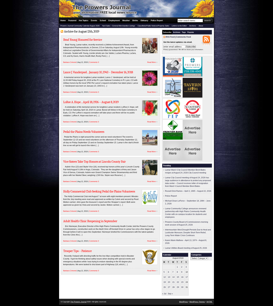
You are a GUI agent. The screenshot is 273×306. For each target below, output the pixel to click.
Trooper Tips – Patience (77, 251)
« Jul (164, 294)
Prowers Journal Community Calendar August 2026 (80, 26)
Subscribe (167, 32)
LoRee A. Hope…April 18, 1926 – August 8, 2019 (90, 102)
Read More (151, 62)
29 (178, 287)
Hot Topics (83, 20)
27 (169, 287)
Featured (72, 20)
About (201, 26)
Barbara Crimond (69, 62)
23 (182, 282)
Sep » (170, 294)
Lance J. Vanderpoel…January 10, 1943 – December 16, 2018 (98, 72)
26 (165, 287)
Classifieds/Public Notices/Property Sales (153, 26)
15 (178, 277)
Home (63, 20)
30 (182, 287)
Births (135, 20)
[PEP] (173, 118)
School (103, 20)
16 (182, 277)
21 (173, 282)
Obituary (144, 20)
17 (187, 277)
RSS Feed (170, 37)
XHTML (209, 302)
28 (173, 287)
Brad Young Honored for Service (82, 40)
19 (165, 282)
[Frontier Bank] (173, 139)
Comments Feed (183, 37)
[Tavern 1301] (192, 97)
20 (169, 282)
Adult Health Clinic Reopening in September (90, 221)
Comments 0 (94, 62)
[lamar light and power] (173, 96)
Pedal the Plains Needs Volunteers (83, 132)
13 (169, 277)
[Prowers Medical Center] (192, 76)
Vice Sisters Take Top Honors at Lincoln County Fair (94, 161)
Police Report (157, 20)
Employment (114, 20)
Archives (192, 26)
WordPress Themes (197, 302)
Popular (190, 32)
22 (178, 282)
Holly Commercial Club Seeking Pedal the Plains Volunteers (99, 191)
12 (165, 277)
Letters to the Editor (179, 26)
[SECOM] (173, 76)
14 (173, 277)
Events (94, 20)
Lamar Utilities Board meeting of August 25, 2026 (186, 248)
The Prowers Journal (78, 302)
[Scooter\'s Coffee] (192, 118)
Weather (126, 20)
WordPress (183, 302)
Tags (184, 32)
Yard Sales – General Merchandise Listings (118, 26)
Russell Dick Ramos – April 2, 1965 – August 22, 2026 (188, 191)
